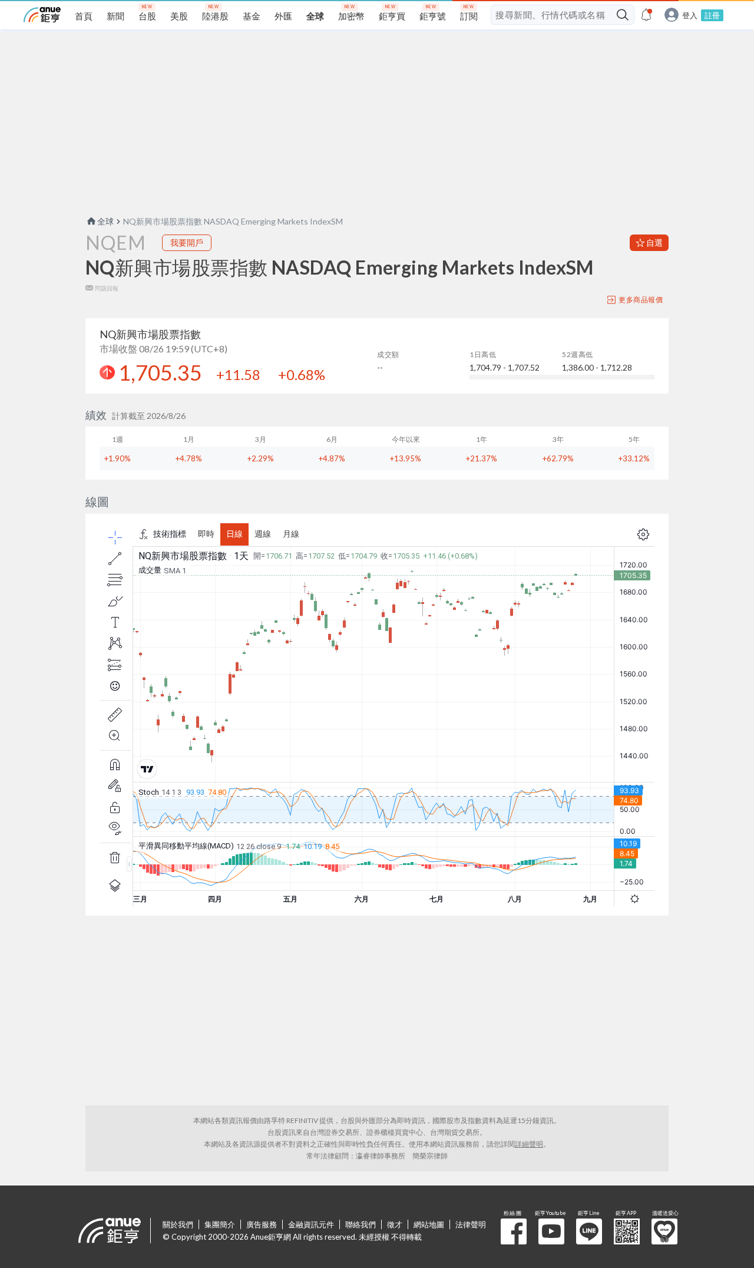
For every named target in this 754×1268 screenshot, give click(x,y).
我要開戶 (186, 242)
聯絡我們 (360, 1224)
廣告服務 (261, 1224)
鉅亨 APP (627, 1231)
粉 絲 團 (514, 1231)
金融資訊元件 (311, 1224)
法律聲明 (470, 1224)
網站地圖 (429, 1224)
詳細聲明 (529, 1144)
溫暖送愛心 (664, 1231)
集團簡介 (219, 1224)
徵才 (394, 1224)
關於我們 (178, 1224)
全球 (105, 221)
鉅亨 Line (589, 1231)
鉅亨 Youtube (551, 1231)
